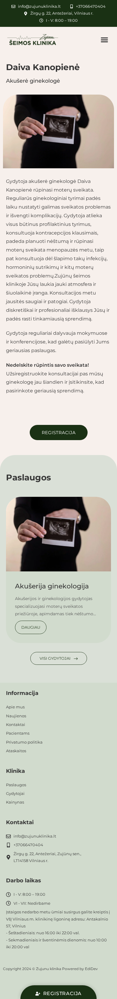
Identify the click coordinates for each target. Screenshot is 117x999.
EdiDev (91, 968)
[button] (104, 39)
